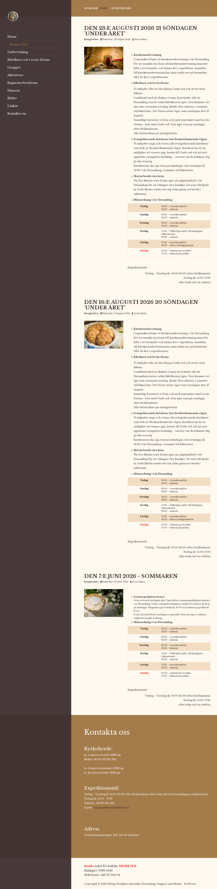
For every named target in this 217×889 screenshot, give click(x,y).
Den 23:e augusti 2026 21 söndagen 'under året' (140, 31)
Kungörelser (91, 39)
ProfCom (190, 883)
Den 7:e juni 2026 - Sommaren (131, 576)
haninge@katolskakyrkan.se (111, 807)
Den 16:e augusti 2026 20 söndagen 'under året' (141, 305)
